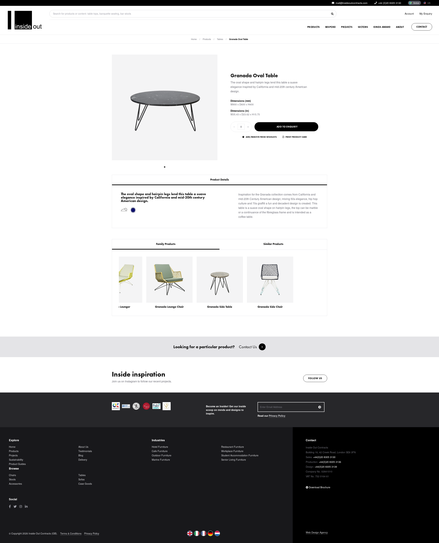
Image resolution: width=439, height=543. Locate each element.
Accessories (15, 483)
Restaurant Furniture (232, 446)
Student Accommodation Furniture (239, 455)
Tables (220, 39)
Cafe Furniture (160, 451)
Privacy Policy (277, 415)
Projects (346, 26)
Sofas (81, 479)
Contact (421, 26)
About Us (83, 446)
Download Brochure (319, 487)
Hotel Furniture (160, 446)
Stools (12, 479)
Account (409, 13)
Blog (80, 455)
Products (313, 26)
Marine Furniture (161, 459)
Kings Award (381, 26)
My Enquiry (425, 13)
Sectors (363, 26)
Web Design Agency (317, 532)
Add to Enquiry (287, 126)
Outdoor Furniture (161, 455)
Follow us (315, 378)
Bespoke (330, 26)
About (400, 26)
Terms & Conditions (70, 533)
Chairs (12, 475)
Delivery (82, 459)
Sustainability (16, 459)
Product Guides (17, 464)
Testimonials (85, 451)
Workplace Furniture (232, 451)
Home (194, 39)
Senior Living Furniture (233, 459)
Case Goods (85, 483)
